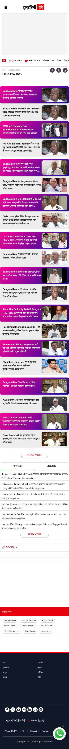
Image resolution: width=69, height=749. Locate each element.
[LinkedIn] (29, 709)
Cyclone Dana (10, 620)
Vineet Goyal (47, 620)
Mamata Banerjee (29, 620)
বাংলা (27, 721)
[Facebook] (52, 70)
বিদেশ (59, 61)
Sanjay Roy (46, 631)
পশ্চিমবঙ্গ (46, 61)
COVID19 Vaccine (12, 631)
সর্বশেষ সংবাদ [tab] (17, 466)
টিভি (39, 677)
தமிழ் (41, 721)
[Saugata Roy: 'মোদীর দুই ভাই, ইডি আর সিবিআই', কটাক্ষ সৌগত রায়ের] (54, 258)
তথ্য (5, 673)
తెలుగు (34, 721)
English (8, 721)
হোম (2, 70)
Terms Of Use (21, 731)
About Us (9, 731)
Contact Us (35, 731)
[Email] (41, 709)
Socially (34, 61)
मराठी (21, 721)
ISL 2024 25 (46, 626)
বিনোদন (41, 663)
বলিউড (40, 668)
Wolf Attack (30, 631)
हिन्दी (15, 721)
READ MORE (34, 535)
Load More (34, 455)
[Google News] (35, 709)
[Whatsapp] (65, 70)
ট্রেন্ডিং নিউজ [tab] (51, 466)
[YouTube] (18, 709)
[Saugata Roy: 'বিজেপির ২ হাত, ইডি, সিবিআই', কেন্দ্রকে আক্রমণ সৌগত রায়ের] (54, 386)
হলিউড (40, 673)
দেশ (53, 61)
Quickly (17, 61)
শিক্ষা (5, 677)
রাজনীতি (6, 668)
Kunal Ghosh (9, 626)
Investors (46, 731)
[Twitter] (58, 70)
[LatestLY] (33, 8)
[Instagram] (24, 709)
